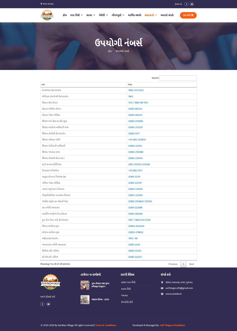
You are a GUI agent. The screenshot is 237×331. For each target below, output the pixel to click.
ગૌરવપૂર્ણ (117, 15)
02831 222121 (134, 251)
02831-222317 (135, 183)
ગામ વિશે (75, 15)
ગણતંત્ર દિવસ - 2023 (100, 299)
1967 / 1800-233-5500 (139, 220)
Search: (155, 78)
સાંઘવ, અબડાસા (48, 3)
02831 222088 (135, 208)
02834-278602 (135, 232)
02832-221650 (135, 189)
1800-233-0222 (136, 90)
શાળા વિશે (126, 289)
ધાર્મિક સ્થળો (134, 15)
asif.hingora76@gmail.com (179, 288)
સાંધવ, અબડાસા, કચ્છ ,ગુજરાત (179, 282)
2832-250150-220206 (139, 164)
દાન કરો (187, 15)
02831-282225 (135, 115)
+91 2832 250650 (137, 140)
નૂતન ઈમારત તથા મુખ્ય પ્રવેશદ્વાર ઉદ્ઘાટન (100, 285)
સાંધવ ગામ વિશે (128, 282)
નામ (43, 85)
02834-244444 (136, 226)
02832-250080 (135, 152)
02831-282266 (135, 214)
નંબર (130, 85)
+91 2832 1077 (135, 171)
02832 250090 (135, 121)
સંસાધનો (150, 15)
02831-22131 (134, 177)
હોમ (65, 15)
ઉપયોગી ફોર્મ (127, 302)
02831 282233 (135, 109)
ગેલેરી (102, 15)
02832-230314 (135, 158)
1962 (130, 97)
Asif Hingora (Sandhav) (172, 325)
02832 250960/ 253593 (140, 201)
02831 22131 (134, 245)
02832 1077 (134, 134)
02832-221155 (135, 146)
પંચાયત (124, 296)
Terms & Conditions (105, 325)
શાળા (89, 15)
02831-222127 (135, 257)
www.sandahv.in (174, 294)
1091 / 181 (133, 238)
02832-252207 (135, 127)
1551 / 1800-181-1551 (138, 103)
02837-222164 (135, 195)
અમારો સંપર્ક (167, 15)
